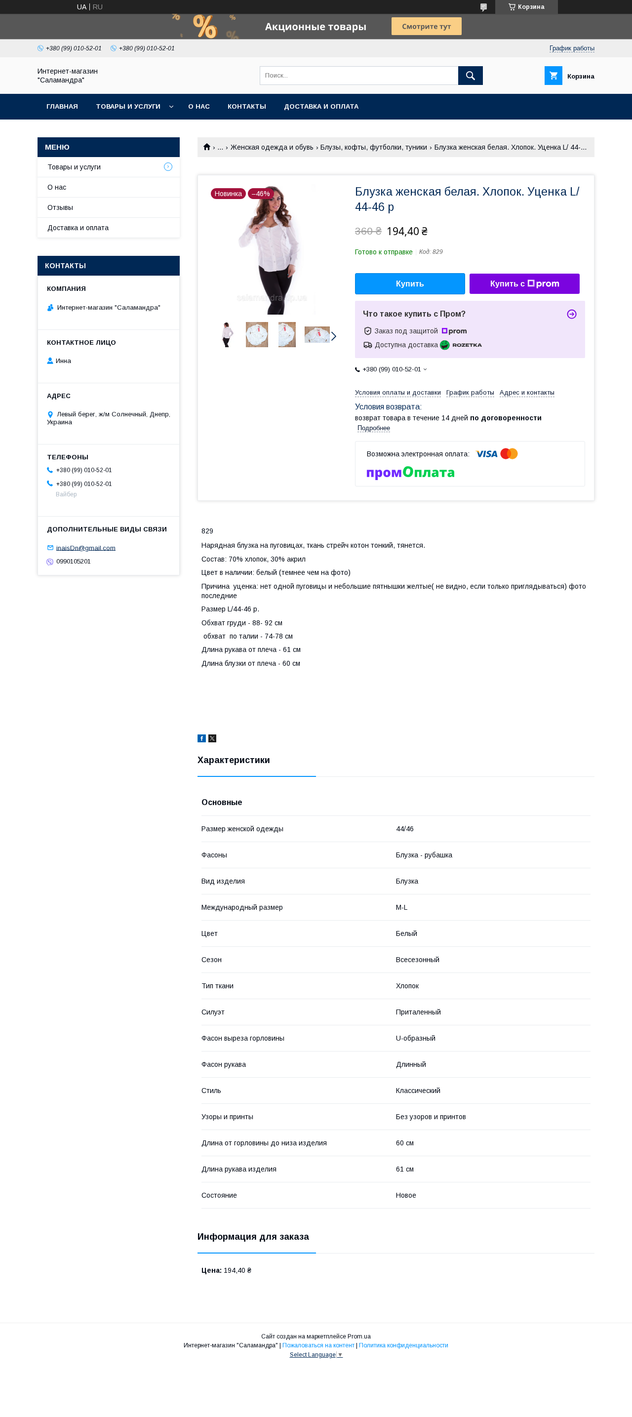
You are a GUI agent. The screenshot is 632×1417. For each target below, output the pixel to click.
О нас (199, 106)
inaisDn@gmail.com (86, 547)
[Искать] (470, 75)
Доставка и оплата (321, 106)
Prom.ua (359, 1336)
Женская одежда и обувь (272, 147)
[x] (212, 740)
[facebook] (202, 740)
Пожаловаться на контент (318, 1345)
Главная (62, 106)
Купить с (507, 284)
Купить (410, 284)
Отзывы (60, 207)
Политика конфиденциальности (403, 1345)
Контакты (247, 106)
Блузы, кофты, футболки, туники (373, 147)
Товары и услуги (128, 106)
